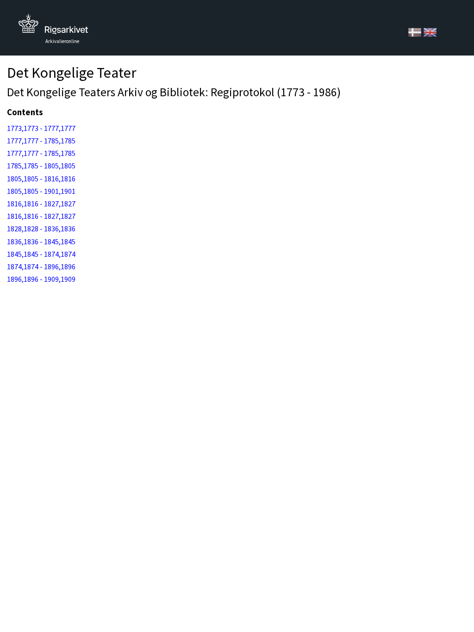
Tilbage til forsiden (53, 26)
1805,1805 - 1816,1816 (41, 178)
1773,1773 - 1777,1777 (41, 128)
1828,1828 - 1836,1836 (41, 228)
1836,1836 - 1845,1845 (41, 241)
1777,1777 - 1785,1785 (41, 140)
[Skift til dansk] (415, 31)
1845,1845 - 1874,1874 (41, 254)
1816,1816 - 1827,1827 (41, 203)
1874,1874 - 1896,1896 (41, 266)
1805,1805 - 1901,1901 (41, 191)
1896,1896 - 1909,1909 (41, 279)
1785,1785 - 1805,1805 (41, 165)
